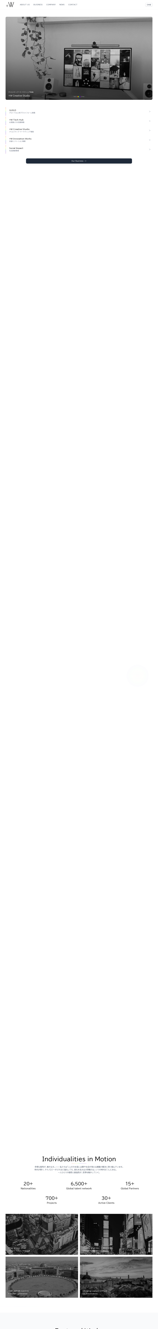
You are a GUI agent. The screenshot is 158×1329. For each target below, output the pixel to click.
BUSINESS (38, 4)
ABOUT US (25, 4)
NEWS (62, 4)
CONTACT (72, 4)
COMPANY (51, 4)
